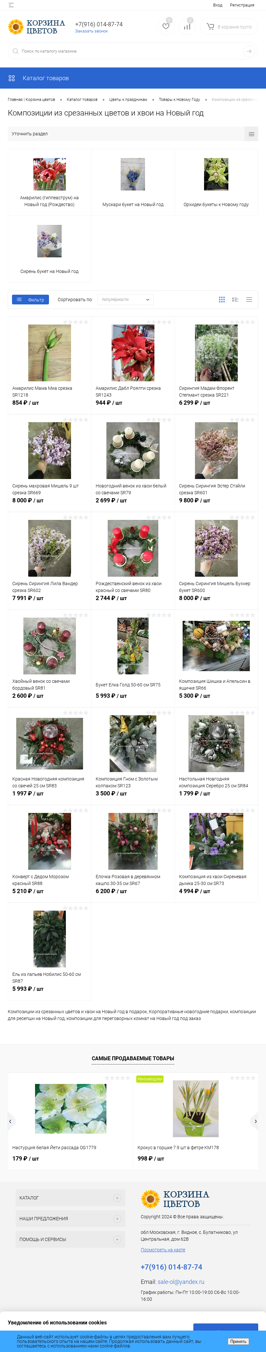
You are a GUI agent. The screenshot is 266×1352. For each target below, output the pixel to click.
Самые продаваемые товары (133, 1058)
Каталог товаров (45, 78)
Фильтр (36, 299)
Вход (217, 5)
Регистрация (242, 5)
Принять (238, 1341)
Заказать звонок (91, 31)
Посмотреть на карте (163, 1249)
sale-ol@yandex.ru (181, 1281)
